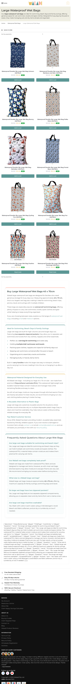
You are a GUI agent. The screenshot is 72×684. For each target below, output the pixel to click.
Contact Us (5, 623)
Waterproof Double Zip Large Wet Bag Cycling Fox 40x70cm (18, 216)
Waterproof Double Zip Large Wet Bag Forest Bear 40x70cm (52, 168)
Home (3, 23)
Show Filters (8, 30)
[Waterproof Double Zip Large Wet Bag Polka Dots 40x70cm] (52, 100)
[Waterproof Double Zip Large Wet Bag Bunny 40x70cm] (17, 100)
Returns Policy (6, 640)
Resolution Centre (7, 603)
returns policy (42, 428)
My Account (5, 601)
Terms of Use (5, 636)
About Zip (4, 606)
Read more (17, 272)
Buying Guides (6, 618)
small (21, 319)
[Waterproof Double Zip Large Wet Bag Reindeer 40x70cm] (17, 148)
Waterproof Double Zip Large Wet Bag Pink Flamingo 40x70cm (53, 264)
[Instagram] (7, 673)
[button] (67, 3)
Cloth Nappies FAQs (8, 621)
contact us (28, 425)
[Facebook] (3, 673)
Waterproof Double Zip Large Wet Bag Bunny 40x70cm (18, 120)
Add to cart (17, 80)
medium (30, 319)
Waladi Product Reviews (9, 628)
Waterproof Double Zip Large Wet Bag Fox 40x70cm (52, 216)
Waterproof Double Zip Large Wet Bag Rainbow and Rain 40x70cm (52, 72)
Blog (3, 626)
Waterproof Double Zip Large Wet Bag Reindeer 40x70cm (18, 168)
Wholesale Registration (9, 643)
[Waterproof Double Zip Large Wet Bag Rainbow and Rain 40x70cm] (52, 52)
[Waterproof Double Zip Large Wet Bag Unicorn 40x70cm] (17, 52)
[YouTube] (12, 673)
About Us (4, 616)
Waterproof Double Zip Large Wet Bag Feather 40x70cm (18, 264)
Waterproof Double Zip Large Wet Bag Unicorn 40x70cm (18, 72)
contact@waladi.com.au (48, 425)
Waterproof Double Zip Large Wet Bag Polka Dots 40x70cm (52, 120)
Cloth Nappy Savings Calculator (12, 608)
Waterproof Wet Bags (14, 23)
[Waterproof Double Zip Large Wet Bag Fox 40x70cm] (52, 197)
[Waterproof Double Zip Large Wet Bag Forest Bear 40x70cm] (52, 148)
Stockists (4, 645)
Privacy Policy (6, 638)
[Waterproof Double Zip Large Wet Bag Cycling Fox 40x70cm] (17, 197)
